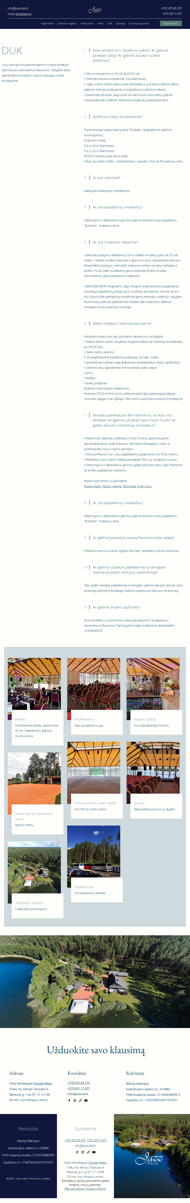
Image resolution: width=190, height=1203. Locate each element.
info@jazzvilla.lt (18, 8)
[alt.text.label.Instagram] (75, 1100)
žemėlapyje (23, 14)
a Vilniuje (100, 1189)
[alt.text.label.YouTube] (86, 1100)
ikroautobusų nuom (80, 1189)
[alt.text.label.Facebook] (69, 1100)
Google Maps (43, 1083)
